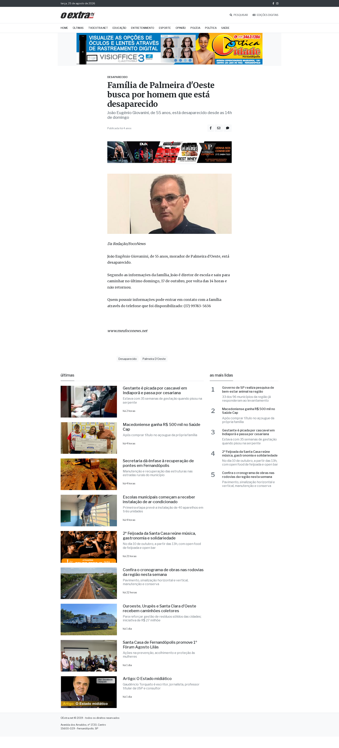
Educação (119, 27)
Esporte (165, 27)
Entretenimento (142, 27)
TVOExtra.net (98, 27)
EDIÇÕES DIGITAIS (267, 15)
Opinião (181, 27)
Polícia (195, 27)
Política (211, 27)
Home (64, 27)
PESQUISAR (240, 15)
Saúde (225, 27)
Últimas (78, 27)
